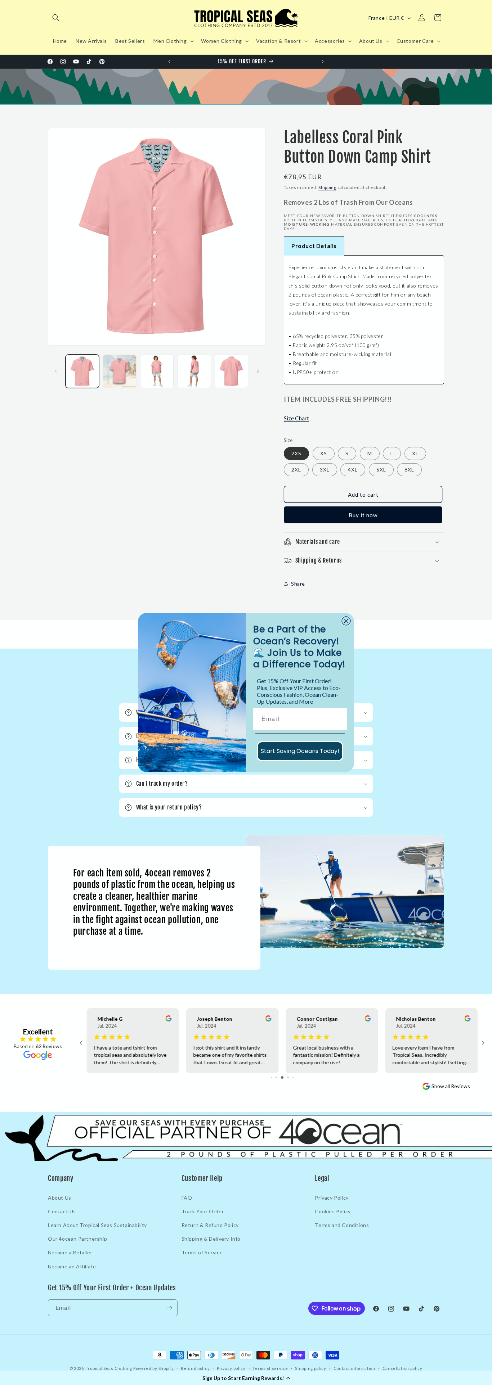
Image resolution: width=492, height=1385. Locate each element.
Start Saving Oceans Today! (300, 751)
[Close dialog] (346, 621)
